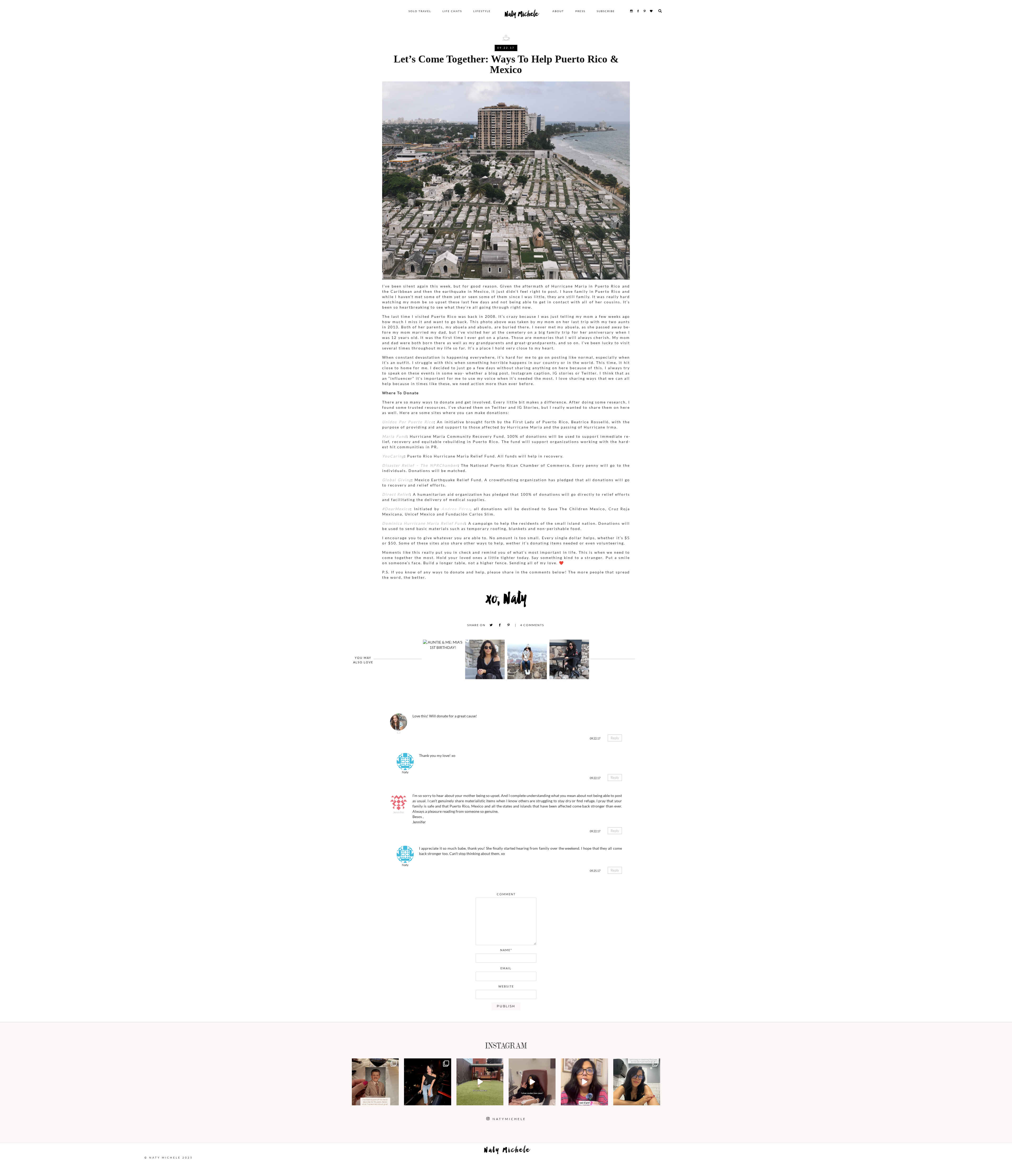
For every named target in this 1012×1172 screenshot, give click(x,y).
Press (580, 11)
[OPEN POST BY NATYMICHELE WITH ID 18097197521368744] (375, 1081)
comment (506, 894)
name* (506, 950)
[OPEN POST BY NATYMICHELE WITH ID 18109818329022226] (584, 1081)
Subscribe (606, 11)
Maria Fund (394, 436)
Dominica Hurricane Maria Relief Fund (423, 523)
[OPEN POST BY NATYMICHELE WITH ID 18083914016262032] (479, 1081)
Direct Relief (396, 494)
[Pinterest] (508, 625)
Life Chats (452, 11)
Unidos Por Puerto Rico (408, 422)
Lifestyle (482, 11)
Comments (532, 625)
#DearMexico (396, 509)
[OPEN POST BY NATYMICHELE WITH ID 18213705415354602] (427, 1081)
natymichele (375, 1063)
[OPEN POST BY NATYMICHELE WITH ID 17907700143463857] (532, 1081)
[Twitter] (491, 625)
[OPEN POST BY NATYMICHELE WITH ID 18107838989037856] (636, 1081)
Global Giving (396, 480)
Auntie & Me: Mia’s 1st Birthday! (442, 648)
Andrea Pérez (456, 509)
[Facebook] (499, 625)
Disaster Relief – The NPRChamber (420, 465)
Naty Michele (521, 15)
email (506, 968)
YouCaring (393, 456)
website (506, 986)
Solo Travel (419, 11)
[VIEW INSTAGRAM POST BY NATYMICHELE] (394, 1100)
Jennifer (398, 812)
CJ (398, 733)
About (558, 11)
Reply (615, 738)
